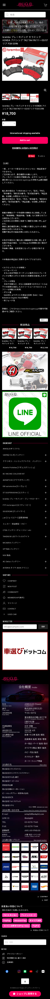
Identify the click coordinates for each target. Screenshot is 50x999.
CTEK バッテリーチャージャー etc (17, 530)
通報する (44, 320)
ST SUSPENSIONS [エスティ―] (15, 493)
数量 (4, 120)
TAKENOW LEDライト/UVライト (16, 536)
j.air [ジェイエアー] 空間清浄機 (15, 518)
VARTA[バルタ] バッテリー (14, 455)
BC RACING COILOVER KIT (14, 474)
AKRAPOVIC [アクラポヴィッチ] (16, 480)
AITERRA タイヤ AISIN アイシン (16, 568)
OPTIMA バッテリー (11, 549)
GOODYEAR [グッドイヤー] (14, 511)
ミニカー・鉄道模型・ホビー (15, 524)
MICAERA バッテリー (12, 543)
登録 (43, 627)
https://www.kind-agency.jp (19, 180)
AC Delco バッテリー (11, 562)
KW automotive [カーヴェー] (14, 486)
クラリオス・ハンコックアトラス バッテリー (22, 461)
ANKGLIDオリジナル (11, 449)
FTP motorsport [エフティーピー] (17, 505)
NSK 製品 (7, 555)
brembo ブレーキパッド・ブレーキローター (21, 499)
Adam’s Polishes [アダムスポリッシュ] (19, 467)
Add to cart (25, 140)
